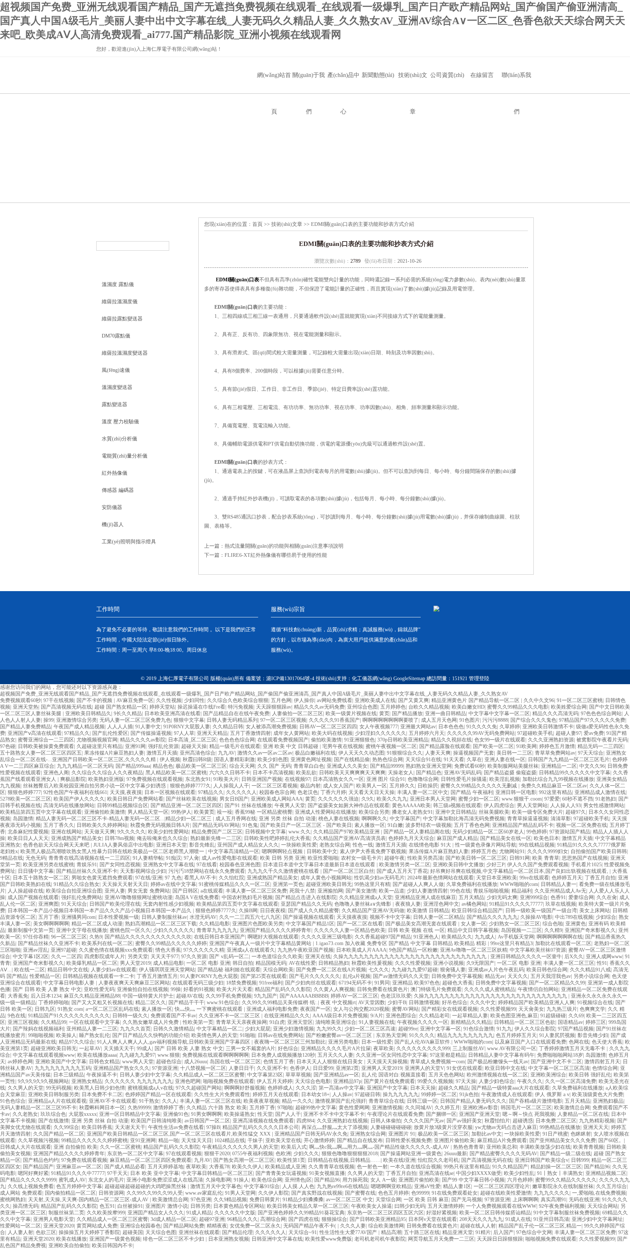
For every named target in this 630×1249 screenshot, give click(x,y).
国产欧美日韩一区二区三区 (476, 858)
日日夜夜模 (272, 910)
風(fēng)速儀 (116, 370)
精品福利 (522, 891)
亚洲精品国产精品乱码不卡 (522, 825)
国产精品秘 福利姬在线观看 (229, 969)
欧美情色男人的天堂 (214, 1035)
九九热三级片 (562, 1009)
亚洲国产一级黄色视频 (114, 1239)
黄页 (384, 713)
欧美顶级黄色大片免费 (597, 1094)
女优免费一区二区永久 (255, 1226)
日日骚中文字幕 (36, 871)
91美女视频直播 (327, 1173)
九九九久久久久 (551, 1193)
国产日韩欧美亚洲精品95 (378, 1219)
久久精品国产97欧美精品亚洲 (347, 831)
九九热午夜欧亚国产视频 (305, 950)
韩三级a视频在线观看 (457, 805)
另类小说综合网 (591, 976)
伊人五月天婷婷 (274, 1081)
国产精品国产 (38, 1166)
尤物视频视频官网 (97, 740)
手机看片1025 (586, 864)
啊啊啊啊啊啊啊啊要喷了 (390, 720)
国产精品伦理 (237, 1232)
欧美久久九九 (392, 799)
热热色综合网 (387, 759)
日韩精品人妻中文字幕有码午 (501, 1055)
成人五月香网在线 (235, 818)
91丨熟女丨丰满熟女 (560, 1173)
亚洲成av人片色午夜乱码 (496, 969)
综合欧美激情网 (386, 1226)
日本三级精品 (68, 1075)
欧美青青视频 (588, 1147)
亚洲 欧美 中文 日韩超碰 (291, 746)
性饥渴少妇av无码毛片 (379, 877)
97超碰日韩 (367, 1094)
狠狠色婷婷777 (24, 792)
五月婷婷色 (393, 707)
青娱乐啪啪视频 (491, 891)
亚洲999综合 (534, 897)
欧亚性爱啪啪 (323, 858)
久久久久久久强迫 (338, 799)
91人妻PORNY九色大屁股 (209, 976)
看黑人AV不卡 (200, 877)
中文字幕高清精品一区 (233, 851)
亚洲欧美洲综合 (548, 1075)
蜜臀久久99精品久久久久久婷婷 (171, 943)
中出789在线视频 (574, 917)
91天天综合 (74, 904)
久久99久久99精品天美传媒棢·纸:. (280, 1002)
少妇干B (397, 1002)
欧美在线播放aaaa (97, 1055)
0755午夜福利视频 (252, 1153)
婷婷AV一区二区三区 (354, 996)
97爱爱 (552, 799)
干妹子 (255, 1140)
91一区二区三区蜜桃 (580, 700)
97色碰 (7, 746)
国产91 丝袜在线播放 (248, 805)
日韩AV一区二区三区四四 (328, 726)
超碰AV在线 (189, 996)
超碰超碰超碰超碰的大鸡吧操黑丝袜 (146, 1186)
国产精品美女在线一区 (505, 838)
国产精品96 (597, 1166)
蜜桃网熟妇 (13, 1199)
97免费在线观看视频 (84, 1160)
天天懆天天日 (196, 1140)
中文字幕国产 (405, 818)
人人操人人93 (565, 805)
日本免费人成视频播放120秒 (283, 1055)
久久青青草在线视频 (331, 1166)
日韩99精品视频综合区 (122, 805)
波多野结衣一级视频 (428, 825)
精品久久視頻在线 (451, 740)
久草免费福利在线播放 (471, 884)
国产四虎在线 (303, 1219)
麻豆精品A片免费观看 (502, 1140)
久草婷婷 (509, 726)
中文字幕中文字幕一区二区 (499, 713)
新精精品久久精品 (471, 1022)
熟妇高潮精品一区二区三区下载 (161, 923)
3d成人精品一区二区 (174, 1219)
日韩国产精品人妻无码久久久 (473, 1101)
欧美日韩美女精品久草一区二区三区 (308, 1206)
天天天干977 (165, 956)
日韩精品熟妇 (333, 963)
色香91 (558, 897)
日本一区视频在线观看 (169, 792)
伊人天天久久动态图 (361, 753)
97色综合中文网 (534, 1232)
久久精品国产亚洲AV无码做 (373, 910)
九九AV (226, 753)
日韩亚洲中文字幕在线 (277, 1239)
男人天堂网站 (532, 805)
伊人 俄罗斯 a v (552, 1094)
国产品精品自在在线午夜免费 (236, 713)
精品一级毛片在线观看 (234, 746)
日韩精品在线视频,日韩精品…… (344, 1160)
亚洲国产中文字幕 (387, 1088)
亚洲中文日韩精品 (455, 812)
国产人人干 (288, 1114)
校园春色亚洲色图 (239, 864)
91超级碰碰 (553, 1015)
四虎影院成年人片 (104, 956)
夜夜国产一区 (315, 1009)
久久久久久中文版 (234, 1212)
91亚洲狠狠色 (359, 740)
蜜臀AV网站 (405, 1009)
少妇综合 (606, 917)
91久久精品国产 (510, 1166)
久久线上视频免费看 (31, 1186)
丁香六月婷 (333, 792)
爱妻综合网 (581, 897)
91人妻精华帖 (148, 858)
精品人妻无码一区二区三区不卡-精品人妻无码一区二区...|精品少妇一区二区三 (124, 818)
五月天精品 (471, 897)
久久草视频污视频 (38, 1140)
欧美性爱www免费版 (328, 1239)
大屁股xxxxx (83, 1114)
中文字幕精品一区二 (219, 1029)
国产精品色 (429, 772)
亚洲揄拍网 (330, 891)
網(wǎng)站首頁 (274, 82)
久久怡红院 (231, 877)
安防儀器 (112, 507)
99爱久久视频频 (435, 1081)
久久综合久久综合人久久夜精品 (107, 772)
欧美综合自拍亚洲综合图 (74, 891)
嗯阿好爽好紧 (33, 1173)
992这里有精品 (555, 792)
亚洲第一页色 (288, 884)
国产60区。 (611, 1140)
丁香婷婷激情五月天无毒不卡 (573, 1048)
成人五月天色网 (439, 720)
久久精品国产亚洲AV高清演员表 (349, 838)
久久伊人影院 (273, 1193)
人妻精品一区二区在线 (582, 1114)
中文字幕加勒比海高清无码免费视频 (464, 818)
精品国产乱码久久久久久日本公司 (260, 1127)
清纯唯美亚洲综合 (335, 1022)
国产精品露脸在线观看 (444, 746)
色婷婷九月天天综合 (411, 838)
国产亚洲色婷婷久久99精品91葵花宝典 (301, 1212)
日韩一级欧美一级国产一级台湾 (541, 910)
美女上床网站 (594, 910)
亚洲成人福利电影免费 (272, 1009)
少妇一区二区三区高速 (370, 1029)
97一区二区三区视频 (283, 720)
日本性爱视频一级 (118, 917)
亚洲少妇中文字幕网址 (597, 1219)
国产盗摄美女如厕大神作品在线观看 (348, 805)
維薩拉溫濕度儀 (119, 301)
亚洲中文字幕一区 (440, 1029)
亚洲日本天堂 (171, 845)
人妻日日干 (241, 1068)
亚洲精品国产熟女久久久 (121, 1068)
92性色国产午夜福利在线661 (75, 792)
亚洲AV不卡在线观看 (112, 1101)
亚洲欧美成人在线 (375, 700)
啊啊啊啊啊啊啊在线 (560, 937)
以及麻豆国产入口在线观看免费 (530, 1042)
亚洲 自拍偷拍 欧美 (75, 1147)
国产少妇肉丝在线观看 (310, 983)
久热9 (95, 937)
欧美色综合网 (267, 1180)
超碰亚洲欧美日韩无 (329, 884)
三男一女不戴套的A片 (250, 1048)
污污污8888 (495, 720)
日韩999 (580, 1160)
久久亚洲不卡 (272, 1068)
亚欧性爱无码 (99, 989)
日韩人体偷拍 (385, 1120)
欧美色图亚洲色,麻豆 (514, 1015)
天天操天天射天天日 (125, 884)
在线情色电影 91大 (430, 845)
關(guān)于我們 (308, 82)
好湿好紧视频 (441, 1212)
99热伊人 (181, 812)
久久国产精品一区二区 (58, 1134)
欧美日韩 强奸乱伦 (590, 1075)
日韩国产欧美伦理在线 (114, 904)
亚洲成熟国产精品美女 (76, 838)
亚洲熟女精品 (86, 1081)
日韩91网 (519, 858)
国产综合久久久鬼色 (533, 720)
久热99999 (139, 1107)
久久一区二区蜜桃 (120, 1147)
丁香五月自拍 (600, 877)
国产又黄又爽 (413, 700)
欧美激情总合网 (572, 1107)
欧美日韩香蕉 (97, 1127)
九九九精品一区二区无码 (85, 766)
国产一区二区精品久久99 (557, 983)
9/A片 (376, 1015)
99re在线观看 (534, 877)
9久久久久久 (131, 831)
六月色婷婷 (520, 1180)
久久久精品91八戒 (590, 969)
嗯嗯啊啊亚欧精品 (391, 1186)
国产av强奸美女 (464, 1120)
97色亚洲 (201, 1199)
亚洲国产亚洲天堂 (479, 1114)
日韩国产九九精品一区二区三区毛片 (569, 759)
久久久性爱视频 (413, 963)
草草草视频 (298, 1075)
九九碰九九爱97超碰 (415, 969)
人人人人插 (120, 726)
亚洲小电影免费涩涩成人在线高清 (165, 1180)
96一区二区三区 (69, 937)
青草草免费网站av (555, 753)
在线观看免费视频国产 (282, 740)
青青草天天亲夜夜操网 (241, 1022)
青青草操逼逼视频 (527, 818)
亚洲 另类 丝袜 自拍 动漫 (287, 818)
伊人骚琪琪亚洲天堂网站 (167, 969)
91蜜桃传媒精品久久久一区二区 (234, 884)
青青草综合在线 (386, 1101)
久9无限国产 (480, 963)
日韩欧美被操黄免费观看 (46, 746)
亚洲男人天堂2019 (381, 1068)
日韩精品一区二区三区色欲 (524, 1022)
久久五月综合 (611, 1186)
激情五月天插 (162, 753)
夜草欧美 (383, 1048)
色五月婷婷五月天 (516, 1035)
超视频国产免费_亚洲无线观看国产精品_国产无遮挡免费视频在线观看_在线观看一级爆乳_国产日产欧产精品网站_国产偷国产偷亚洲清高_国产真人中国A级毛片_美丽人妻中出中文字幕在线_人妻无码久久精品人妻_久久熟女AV (254, 694)
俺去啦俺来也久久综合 (162, 838)
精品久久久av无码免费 (319, 707)
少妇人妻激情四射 (427, 891)
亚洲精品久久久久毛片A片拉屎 (336, 1048)
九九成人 (485, 937)
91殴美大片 (226, 779)
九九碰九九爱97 (137, 1055)
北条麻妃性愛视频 (28, 831)
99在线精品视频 (537, 845)
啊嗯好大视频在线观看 (273, 937)
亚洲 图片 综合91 (385, 779)
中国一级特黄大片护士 (148, 996)
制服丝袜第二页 (66, 1212)
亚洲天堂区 (300, 1022)
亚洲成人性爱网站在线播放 (325, 812)
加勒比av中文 (486, 1134)
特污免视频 (240, 707)
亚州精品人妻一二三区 (91, 1029)
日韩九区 (45, 1009)
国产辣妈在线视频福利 (38, 1029)
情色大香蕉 (168, 950)
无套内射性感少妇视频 (168, 904)
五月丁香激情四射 (250, 733)
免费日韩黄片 (264, 1199)
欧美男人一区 (371, 786)
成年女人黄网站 (291, 733)
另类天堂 (138, 956)
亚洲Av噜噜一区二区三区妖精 (473, 950)
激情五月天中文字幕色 (215, 1186)
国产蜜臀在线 (360, 1193)
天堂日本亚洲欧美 (496, 877)
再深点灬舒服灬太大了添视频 (335, 1127)
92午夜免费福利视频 (562, 1206)
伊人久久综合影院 (534, 1029)
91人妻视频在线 (376, 1022)
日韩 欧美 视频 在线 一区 (416, 930)
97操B (213, 1127)
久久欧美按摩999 (106, 1212)
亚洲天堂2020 (58, 1226)
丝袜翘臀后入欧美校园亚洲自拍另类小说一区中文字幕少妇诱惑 (95, 786)
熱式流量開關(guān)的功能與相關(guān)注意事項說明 (284, 546)
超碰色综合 (169, 1061)
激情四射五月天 (602, 1061)
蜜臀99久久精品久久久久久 (565, 1180)
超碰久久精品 (453, 1088)
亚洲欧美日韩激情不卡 (547, 726)
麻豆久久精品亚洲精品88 (92, 996)
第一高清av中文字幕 (341, 1088)
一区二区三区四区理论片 (502, 1186)
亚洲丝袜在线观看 (199, 1232)
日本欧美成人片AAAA (361, 950)
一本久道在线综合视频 (415, 1166)
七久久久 (379, 969)
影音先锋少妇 (593, 1035)
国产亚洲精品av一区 (336, 1075)
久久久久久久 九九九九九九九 (138, 1081)
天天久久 (518, 976)
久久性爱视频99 (498, 1009)
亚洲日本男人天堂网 (433, 799)
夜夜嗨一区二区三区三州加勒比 (290, 1042)
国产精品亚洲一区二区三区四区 (186, 805)
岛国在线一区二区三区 (235, 1061)
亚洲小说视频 (448, 963)
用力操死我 (355, 1180)
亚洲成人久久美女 (347, 766)
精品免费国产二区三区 (216, 831)
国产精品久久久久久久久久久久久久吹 (148, 937)
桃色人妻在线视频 (338, 818)
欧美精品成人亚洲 (285, 1166)
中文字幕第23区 (265, 1075)
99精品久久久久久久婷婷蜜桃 (94, 1140)
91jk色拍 (469, 1094)
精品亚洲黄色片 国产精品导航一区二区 (476, 700)
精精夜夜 (217, 1226)
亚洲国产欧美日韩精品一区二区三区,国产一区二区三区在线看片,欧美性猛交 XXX (179, 1134)
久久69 (576, 1015)
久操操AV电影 (536, 917)
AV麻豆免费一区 (134, 700)
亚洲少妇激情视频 (293, 1029)
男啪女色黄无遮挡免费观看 (102, 877)
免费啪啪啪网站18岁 (560, 1055)
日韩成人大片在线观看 (25, 1147)
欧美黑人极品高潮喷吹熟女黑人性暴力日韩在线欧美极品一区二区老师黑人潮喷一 (113, 851)
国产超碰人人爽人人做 (418, 884)
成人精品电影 (168, 963)
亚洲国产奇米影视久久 (590, 930)
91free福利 (271, 983)
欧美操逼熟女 (239, 1114)
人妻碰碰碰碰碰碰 (390, 1127)
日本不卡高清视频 (273, 772)
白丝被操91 (130, 1206)
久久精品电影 (214, 923)
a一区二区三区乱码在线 (112, 1009)
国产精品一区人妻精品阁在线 (417, 831)
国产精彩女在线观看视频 (449, 1009)
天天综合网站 (602, 1206)
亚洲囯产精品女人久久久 (156, 1212)
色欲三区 (46, 1232)
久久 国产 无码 (274, 766)
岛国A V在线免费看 (197, 897)
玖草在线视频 (560, 904)
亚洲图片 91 (401, 1134)
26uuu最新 (455, 1153)
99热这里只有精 (372, 884)
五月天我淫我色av (550, 976)
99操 (176, 989)
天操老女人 (400, 772)
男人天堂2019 (135, 963)
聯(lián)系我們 (516, 82)
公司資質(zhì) (447, 75)
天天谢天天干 (130, 1127)
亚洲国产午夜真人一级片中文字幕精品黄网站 (261, 943)
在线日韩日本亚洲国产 (219, 937)
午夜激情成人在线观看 (506, 1094)
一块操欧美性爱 (299, 845)
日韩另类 (200, 1206)
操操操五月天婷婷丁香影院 (89, 1232)
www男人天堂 (137, 1061)
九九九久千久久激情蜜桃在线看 (284, 871)
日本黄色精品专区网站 (238, 1206)
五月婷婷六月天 (426, 733)
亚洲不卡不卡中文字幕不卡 (334, 1114)
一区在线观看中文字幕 (94, 1022)
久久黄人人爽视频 (334, 989)
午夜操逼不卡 (101, 1075)
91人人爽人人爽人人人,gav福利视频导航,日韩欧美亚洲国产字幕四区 (174, 1042)
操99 (48, 720)
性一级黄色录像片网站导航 (485, 845)
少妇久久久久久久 (173, 930)
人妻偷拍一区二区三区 (297, 713)
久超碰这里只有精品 (99, 746)
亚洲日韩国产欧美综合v (541, 1160)
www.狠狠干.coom (522, 799)
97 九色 (173, 877)
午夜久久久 (529, 1081)
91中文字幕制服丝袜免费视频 (566, 1212)
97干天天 (117, 1173)
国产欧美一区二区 (493, 746)
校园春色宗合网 (277, 792)
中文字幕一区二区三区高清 (559, 1068)
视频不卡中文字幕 (390, 917)
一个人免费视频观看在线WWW (501, 1206)
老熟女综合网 (334, 845)
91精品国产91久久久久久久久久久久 (69, 1015)
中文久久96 (592, 766)
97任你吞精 (35, 937)
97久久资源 (194, 956)
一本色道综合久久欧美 (277, 956)
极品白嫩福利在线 (315, 753)
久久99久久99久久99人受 (155, 1193)
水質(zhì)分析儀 (119, 439)
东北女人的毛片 (106, 1180)
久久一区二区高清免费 (570, 1081)
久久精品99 (53, 1022)
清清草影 (561, 818)
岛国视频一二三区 (521, 930)
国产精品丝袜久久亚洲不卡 (86, 871)
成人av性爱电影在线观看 (229, 858)
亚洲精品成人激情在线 (600, 792)
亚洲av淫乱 (35, 950)
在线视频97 (297, 779)
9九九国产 (265, 996)
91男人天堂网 (240, 1193)
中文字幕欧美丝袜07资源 (538, 950)
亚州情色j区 (298, 1180)
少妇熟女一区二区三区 (514, 923)
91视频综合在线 (595, 1002)
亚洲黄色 (575, 923)
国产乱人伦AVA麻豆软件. (422, 1042)
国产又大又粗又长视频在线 (102, 1002)
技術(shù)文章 (412, 82)
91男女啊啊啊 (206, 1114)
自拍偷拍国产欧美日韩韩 (599, 851)
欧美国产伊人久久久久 (79, 799)
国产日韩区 (185, 891)
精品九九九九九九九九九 (465, 1035)
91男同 (382, 983)
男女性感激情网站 (603, 805)
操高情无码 (25, 1206)
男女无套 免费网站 (149, 891)
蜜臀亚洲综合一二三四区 (46, 740)
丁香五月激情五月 (157, 976)
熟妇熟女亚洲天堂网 (429, 766)
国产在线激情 (53, 1120)
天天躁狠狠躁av (273, 707)
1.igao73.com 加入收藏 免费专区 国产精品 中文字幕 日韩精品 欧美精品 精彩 (401, 943)
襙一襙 (224, 812)
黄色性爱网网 (354, 1107)
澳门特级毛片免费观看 (436, 989)
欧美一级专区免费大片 (537, 812)
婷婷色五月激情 (557, 746)
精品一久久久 (297, 1101)
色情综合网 (605, 1068)
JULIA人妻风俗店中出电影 (123, 845)
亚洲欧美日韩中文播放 (458, 864)
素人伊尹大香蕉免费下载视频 (373, 851)
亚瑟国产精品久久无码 (306, 904)
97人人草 (184, 733)
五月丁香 (48, 917)
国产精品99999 (386, 766)
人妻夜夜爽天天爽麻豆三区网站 (134, 983)
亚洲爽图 (48, 904)
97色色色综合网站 (601, 713)
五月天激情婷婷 (445, 1206)
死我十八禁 (302, 891)
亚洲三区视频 (23, 1022)
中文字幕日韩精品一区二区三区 (217, 1173)
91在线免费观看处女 (455, 1193)
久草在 (474, 759)
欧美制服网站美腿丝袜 (512, 766)
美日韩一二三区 (514, 753)
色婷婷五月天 (567, 877)
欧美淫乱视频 (504, 779)
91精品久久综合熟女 (77, 884)
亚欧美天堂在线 (283, 1140)
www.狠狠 (169, 1055)
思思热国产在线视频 (585, 858)
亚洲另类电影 (343, 1042)
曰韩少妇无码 (409, 1206)
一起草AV (90, 1048)
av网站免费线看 (334, 700)
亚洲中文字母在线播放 (81, 930)
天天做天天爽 (99, 831)
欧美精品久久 (457, 937)
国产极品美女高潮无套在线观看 (421, 923)
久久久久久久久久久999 (423, 1048)
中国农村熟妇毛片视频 (247, 897)
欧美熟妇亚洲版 (106, 779)
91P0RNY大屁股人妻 (186, 726)
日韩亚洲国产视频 (261, 779)
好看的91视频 (198, 989)
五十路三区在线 (422, 1232)
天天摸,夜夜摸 (126, 792)
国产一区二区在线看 (360, 923)
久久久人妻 (353, 1226)
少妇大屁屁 (258, 1029)
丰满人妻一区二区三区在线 (210, 1101)
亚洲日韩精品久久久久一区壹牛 (526, 956)
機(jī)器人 (113, 524)
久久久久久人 (241, 792)
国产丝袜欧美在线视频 (191, 799)
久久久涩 (306, 1088)
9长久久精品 (128, 713)
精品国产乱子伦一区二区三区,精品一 (540, 1226)
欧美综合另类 (374, 812)
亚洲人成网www (604, 956)
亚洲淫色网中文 (441, 904)
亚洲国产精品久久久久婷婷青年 (275, 930)
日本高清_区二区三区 (192, 740)
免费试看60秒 (469, 766)
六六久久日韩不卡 (229, 772)
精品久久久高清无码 (555, 713)
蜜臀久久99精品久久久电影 (517, 707)
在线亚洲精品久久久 (287, 1015)
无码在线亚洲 (584, 1199)
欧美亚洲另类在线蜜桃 (48, 864)
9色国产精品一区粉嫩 (413, 950)
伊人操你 (304, 700)
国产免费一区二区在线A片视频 (331, 969)
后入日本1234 (46, 996)
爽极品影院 (73, 779)
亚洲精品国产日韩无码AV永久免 (311, 1134)
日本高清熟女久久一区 (338, 779)
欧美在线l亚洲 (399, 1160)
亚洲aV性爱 (427, 1186)
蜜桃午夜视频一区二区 (391, 746)
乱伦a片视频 (356, 976)
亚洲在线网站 (66, 831)
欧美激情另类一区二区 (404, 864)
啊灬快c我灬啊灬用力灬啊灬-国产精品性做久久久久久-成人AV (380, 1147)
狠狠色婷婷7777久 (190, 786)
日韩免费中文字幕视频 (456, 976)
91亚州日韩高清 (551, 1219)
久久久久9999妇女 (547, 851)
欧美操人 (66, 1035)
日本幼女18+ (315, 1094)
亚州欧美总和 (501, 1147)
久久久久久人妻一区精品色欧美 (349, 930)
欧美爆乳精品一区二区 (91, 963)
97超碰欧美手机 (535, 733)
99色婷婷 (536, 831)
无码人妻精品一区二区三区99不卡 (38, 1107)
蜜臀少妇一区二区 (478, 799)
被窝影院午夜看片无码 (601, 740)
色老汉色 (308, 792)
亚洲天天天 (595, 1127)
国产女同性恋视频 (120, 864)
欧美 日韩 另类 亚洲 (282, 858)
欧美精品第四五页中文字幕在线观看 (41, 812)
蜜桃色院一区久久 (130, 930)
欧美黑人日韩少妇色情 (99, 1088)
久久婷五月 (447, 1107)
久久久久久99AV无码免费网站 (481, 733)
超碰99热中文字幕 (315, 1107)
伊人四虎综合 (499, 805)
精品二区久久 (150, 1002)
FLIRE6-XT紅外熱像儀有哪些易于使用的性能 (276, 555)
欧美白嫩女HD (468, 707)
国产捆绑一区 (441, 1114)
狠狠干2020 (217, 1153)
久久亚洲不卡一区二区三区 (230, 1015)
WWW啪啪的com (519, 884)
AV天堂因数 (371, 1002)
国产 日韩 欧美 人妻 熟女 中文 (47, 989)
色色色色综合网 (237, 740)
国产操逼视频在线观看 (308, 917)
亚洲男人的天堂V (424, 1068)
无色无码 (36, 858)
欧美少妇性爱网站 (168, 831)
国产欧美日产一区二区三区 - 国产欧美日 (306, 825)
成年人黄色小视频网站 (325, 877)
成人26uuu (195, 1061)
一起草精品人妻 (470, 1015)
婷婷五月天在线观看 (276, 1094)
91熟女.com (70, 1009)
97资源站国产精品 (569, 831)
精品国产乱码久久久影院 (283, 989)
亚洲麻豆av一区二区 (79, 1166)
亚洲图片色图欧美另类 (257, 923)
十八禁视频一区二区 (203, 1068)
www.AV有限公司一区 (511, 1048)
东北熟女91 (198, 779)
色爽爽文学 (592, 1009)
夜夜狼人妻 (408, 904)
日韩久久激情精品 (173, 1029)
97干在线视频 (58, 700)
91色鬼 (250, 825)
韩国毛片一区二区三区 (526, 1107)
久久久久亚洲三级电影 (326, 937)
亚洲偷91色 (175, 1114)
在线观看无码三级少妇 (197, 983)
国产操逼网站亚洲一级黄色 (411, 1153)
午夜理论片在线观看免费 (395, 1114)
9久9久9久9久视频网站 (43, 1081)
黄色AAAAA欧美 (411, 805)
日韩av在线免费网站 (280, 1035)
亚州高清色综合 (197, 753)
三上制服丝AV (468, 1048)
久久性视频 (169, 700)
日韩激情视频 (424, 1002)
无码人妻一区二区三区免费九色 (135, 720)
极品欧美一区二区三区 (201, 766)
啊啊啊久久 (374, 818)
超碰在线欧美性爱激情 (505, 1193)
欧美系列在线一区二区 (107, 943)
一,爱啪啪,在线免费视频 (599, 1193)
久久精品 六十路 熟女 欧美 (216, 1107)
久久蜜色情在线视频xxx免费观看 (116, 950)
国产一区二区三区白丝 (348, 871)
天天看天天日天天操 (371, 792)
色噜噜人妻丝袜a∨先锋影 (363, 904)
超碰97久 (575, 812)
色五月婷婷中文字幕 (79, 1186)
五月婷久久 (402, 786)
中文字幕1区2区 (30, 956)
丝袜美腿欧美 (494, 812)
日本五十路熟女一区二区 (41, 877)
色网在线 (579, 1042)
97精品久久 (77, 733)
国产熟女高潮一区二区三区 (244, 1160)
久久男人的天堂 (25, 1088)
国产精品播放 (407, 713)
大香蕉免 (18, 996)
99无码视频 (58, 1088)
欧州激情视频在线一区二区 (497, 1075)
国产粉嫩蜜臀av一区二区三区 (339, 1035)
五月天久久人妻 (335, 1055)
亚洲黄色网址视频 (311, 759)
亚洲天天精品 (212, 733)
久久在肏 (606, 897)
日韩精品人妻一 (558, 884)
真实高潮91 (553, 1199)
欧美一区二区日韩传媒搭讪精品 (495, 1212)
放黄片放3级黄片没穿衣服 (443, 1127)
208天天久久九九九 (481, 1219)
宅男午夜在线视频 (342, 746)
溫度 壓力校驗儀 (120, 421)
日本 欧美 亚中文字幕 (154, 1173)
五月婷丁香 (262, 1107)
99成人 (144, 1048)
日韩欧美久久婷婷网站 (102, 825)
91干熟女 (149, 1101)
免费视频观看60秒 (20, 700)
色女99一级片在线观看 (499, 740)
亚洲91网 (135, 746)
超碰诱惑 (523, 1120)
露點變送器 (114, 404)
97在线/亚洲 (148, 877)
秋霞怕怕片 (497, 1120)
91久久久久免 (481, 726)
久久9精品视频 (230, 1199)
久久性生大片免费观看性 (222, 1094)
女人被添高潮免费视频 (271, 726)
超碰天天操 (194, 746)
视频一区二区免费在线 (581, 825)
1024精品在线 (229, 1140)
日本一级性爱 (376, 1042)
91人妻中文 (148, 726)
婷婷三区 (596, 1022)
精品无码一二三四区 (600, 746)
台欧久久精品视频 (428, 707)
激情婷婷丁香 (168, 1107)
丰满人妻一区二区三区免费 (256, 891)
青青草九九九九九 (217, 930)
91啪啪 (247, 1035)
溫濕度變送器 (117, 387)
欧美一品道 (391, 891)
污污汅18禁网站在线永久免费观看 (206, 871)
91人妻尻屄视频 (557, 1035)
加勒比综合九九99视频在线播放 (558, 779)
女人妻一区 (473, 923)
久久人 (169, 1101)
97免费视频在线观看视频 (155, 779)
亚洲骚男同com (78, 917)
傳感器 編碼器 (118, 490)
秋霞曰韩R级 (197, 759)
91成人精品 (199, 1212)
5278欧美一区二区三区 (25, 799)
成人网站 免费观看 (21, 1193)
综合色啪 (552, 923)
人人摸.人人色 (298, 1186)
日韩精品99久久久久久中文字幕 (574, 772)
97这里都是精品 (448, 1055)
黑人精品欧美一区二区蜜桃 (176, 772)
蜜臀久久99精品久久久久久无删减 (479, 786)
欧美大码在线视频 (332, 733)
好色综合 (288, 1048)
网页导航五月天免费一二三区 (441, 1239)
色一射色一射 (372, 1166)
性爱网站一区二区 (20, 1226)
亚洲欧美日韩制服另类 (53, 1094)
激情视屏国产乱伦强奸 (340, 1101)
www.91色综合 (223, 1002)
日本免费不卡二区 (102, 1094)
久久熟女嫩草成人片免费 (151, 1022)
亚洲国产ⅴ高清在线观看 (35, 733)
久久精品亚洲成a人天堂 (365, 897)
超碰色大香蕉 (457, 983)
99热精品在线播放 (560, 1127)
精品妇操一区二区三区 (556, 1166)
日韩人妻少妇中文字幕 (145, 1075)
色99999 (420, 1193)
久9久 (367, 799)
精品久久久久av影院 (143, 740)
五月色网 (281, 700)
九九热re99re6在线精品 (342, 1186)
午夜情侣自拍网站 (538, 989)
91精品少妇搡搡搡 (303, 1199)
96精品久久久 (242, 1219)
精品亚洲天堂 (457, 1232)
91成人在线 (518, 1219)
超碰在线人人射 (478, 1226)
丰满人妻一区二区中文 (422, 792)
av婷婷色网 (20, 1061)
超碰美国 (132, 1232)
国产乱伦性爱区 (110, 733)
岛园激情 (23, 818)
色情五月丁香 (278, 1061)
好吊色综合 (454, 1002)
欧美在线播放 (71, 1239)
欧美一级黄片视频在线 (351, 713)
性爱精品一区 (45, 976)
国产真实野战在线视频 (316, 1193)
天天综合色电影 (313, 1081)
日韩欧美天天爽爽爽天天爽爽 (352, 772)
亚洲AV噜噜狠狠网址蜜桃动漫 (138, 897)
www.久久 (299, 831)
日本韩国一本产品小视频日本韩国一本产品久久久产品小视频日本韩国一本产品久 (100, 910)
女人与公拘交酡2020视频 (361, 1009)
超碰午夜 (394, 858)
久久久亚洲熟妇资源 (551, 740)
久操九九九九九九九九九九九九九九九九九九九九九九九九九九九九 (410, 956)
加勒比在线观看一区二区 (563, 943)
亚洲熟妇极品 (608, 1101)
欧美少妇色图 (272, 759)
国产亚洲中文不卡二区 (556, 1061)
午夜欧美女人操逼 (371, 1206)
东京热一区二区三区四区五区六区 (385, 1212)
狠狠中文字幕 (189, 720)
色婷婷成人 (280, 1088)
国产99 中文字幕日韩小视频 (473, 1180)
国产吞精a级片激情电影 (535, 1101)
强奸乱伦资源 (163, 746)
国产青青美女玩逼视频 (281, 1173)
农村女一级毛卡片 (361, 858)
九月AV (202, 1160)
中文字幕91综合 (262, 1186)
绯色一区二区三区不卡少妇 (174, 1239)
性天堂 (265, 1114)
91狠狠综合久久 (405, 753)
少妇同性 (194, 700)
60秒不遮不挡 (577, 799)
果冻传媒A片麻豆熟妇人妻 (114, 753)
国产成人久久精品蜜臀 (313, 910)
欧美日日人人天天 (28, 838)
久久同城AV (418, 1107)
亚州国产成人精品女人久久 (248, 845)
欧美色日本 (546, 838)
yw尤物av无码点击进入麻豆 (506, 1127)
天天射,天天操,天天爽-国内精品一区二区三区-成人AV (89, 1199)
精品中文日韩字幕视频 (472, 930)
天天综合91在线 (423, 759)
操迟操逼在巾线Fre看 (201, 707)
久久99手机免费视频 (229, 996)
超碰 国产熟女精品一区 (120, 707)
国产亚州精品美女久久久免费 (562, 1140)
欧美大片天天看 (234, 989)
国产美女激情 (361, 891)
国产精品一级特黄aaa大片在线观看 (510, 1088)
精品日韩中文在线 (67, 969)
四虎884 (305, 1120)
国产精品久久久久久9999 (28, 1180)
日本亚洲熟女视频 (228, 1239)
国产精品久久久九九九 (492, 917)
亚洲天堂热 (25, 707)
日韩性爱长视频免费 (408, 1140)
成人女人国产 (338, 786)
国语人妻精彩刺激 (234, 759)
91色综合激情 (478, 1029)
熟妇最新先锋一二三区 (215, 838)
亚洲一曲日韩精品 (445, 713)
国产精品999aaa (133, 766)
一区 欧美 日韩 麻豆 (426, 1199)
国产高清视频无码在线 (66, 707)
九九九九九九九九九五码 (63, 1068)
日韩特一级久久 (130, 1015)
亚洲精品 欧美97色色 (416, 983)
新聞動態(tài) (378, 75)
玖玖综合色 (53, 1114)
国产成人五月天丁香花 (402, 871)
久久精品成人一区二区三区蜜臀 (209, 1075)
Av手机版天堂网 (516, 937)
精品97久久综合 (76, 1042)
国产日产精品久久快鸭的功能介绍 (150, 1035)
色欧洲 (283, 1153)
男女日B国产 (233, 799)
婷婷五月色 (484, 851)
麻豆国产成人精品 (457, 838)
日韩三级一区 (422, 1101)
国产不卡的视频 (95, 700)
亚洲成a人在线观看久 (251, 950)
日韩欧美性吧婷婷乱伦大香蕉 (277, 838)
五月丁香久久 (58, 825)
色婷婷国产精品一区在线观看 (158, 1094)
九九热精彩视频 (597, 1120)
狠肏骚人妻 (453, 969)
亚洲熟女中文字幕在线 (168, 864)
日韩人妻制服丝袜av (164, 917)
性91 (602, 963)
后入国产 (503, 1232)
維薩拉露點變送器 (122, 318)
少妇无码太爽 (502, 897)
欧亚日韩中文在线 (505, 1068)
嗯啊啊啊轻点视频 (283, 851)
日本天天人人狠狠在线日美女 (330, 1061)
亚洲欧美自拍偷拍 (68, 1245)
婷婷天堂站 (162, 707)
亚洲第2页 (347, 1068)
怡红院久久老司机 (438, 1160)
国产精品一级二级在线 (565, 1153)
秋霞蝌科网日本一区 (102, 1107)
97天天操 (466, 1081)
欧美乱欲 (306, 772)
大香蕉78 (219, 1166)
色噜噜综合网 (423, 779)
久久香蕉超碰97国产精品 (383, 937)
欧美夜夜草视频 (261, 1101)
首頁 (257, 224)
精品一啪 (168, 1140)
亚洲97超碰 (63, 950)
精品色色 (163, 766)
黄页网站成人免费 (97, 1226)
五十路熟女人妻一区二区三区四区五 (41, 753)
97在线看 (207, 864)
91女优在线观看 (464, 1068)
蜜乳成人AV (72, 1180)
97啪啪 (285, 1107)
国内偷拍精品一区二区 (70, 1193)
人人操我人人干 (231, 786)
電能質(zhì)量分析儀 (124, 456)
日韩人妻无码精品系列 (232, 720)
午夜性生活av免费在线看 (176, 1127)
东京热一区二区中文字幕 (135, 1153)
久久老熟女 (25, 1114)
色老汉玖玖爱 (396, 996)
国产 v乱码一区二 (229, 956)
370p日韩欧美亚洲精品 (402, 740)
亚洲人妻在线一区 (505, 759)
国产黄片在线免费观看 (389, 1081)
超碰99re (407, 1029)
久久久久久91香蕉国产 (334, 720)
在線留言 (482, 75)
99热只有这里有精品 (467, 1166)
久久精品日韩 (228, 726)
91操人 (241, 1180)
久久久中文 (482, 1002)
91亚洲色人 (426, 937)
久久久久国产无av (424, 1120)
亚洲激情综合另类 (76, 720)
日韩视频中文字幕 (265, 831)
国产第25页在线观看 (264, 976)
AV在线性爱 (302, 963)
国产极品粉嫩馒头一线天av (497, 1061)
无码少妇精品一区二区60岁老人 (488, 831)
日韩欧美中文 (322, 851)
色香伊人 (300, 1068)
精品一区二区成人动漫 (96, 923)
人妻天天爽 (438, 753)
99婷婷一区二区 (439, 1094)
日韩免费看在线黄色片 (382, 989)
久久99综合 (66, 1127)
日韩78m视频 (119, 838)
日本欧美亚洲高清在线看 (172, 713)
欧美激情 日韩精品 (428, 910)
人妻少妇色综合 (496, 1081)
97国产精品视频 (576, 1029)
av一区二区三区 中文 (349, 1199)
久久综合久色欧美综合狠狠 (237, 700)
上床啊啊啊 (525, 1199)
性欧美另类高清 (425, 858)
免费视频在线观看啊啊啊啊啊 (215, 1055)
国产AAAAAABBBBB (304, 996)
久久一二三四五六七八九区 (249, 917)
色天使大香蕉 (607, 1042)
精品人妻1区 (457, 1186)
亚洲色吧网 (188, 1081)
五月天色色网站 (446, 1075)
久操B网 (248, 910)
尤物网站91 (512, 851)
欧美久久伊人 (247, 1166)
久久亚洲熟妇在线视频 (342, 1120)
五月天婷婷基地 (165, 1166)
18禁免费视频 (241, 983)
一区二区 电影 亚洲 (208, 963)
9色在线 (17, 1015)
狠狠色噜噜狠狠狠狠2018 (350, 1153)
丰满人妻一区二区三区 (568, 963)
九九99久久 (329, 1029)
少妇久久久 (306, 1153)
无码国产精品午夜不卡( (310, 1226)
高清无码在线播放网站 (68, 805)
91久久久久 (422, 1035)
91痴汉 (173, 858)
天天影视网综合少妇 (143, 871)
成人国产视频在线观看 (33, 897)
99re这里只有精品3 (511, 943)
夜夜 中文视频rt (338, 1002)
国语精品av (570, 1022)
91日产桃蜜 (555, 1134)
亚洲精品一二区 (559, 766)
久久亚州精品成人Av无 (560, 891)
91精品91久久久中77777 (78, 1173)
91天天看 (454, 759)
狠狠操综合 (334, 1219)
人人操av (342, 1094)
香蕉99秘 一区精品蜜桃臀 (263, 812)
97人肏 (191, 858)
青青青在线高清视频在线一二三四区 (89, 858)
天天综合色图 (160, 1232)
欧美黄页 (204, 812)
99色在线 (460, 891)
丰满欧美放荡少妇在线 (545, 1147)
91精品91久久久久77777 (516, 904)
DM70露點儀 (116, 336)
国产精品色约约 (41, 1160)
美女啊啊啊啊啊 (51, 923)
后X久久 (573, 956)
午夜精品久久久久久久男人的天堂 (240, 1147)
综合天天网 (242, 766)
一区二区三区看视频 (275, 786)
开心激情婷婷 (319, 1140)
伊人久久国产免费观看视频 (537, 864)
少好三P (495, 864)
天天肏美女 (531, 1009)
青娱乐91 (87, 864)
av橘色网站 (474, 904)
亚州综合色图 (362, 707)
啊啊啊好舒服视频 (244, 1088)
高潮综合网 (273, 1219)
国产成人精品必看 (124, 1166)
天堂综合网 (388, 1199)
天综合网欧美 (278, 969)
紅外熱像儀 (114, 473)
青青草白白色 (308, 766)
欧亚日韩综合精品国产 (477, 910)
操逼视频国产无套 (473, 753)
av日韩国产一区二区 (207, 1120)
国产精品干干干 (186, 1002)
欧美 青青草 (545, 858)
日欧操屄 (427, 786)
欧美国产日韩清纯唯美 (156, 1120)
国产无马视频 (466, 1199)
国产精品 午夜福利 (472, 792)
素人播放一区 (369, 825)
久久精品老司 (434, 1015)
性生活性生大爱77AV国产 (348, 1232)
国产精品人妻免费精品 (25, 726)
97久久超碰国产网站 (199, 1088)
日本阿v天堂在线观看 (432, 1219)
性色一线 (363, 845)
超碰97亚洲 (212, 1219)
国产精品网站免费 (183, 1226)
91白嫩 (395, 825)
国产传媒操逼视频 (151, 733)
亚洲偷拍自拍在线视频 (142, 989)
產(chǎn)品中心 (343, 82)
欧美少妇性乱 (519, 1173)
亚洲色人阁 (56, 772)
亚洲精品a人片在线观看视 (57, 1101)
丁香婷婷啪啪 (53, 1002)
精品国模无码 (271, 963)
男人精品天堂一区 (148, 812)
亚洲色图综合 (401, 1015)
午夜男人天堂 (290, 805)
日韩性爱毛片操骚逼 (464, 779)
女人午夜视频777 (378, 726)
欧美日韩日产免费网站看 (135, 799)
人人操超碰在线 (25, 891)
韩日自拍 (243, 963)
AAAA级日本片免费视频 (340, 1015)
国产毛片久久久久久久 (314, 976)
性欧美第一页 (198, 1022)
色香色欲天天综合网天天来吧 (57, 845)
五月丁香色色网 (472, 825)
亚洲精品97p (347, 1081)
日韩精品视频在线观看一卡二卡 (98, 976)
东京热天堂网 (391, 1035)
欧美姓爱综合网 (569, 707)
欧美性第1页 (291, 1160)
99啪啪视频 (41, 1035)
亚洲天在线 (318, 956)
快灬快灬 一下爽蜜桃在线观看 (209, 1009)
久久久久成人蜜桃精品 (489, 989)
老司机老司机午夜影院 (379, 1239)
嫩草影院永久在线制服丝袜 (563, 1186)
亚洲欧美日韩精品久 (88, 713)
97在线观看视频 (184, 1153)
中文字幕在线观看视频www (44, 1055)
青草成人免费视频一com (437, 1061)
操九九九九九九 (401, 1094)
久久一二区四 (66, 956)
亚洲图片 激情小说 (166, 1206)
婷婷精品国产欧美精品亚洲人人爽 (536, 1002)
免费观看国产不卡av (173, 1015)
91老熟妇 (605, 799)
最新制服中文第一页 (31, 930)
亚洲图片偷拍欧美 (454, 1140)
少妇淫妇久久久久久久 (380, 733)
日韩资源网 (111, 1193)
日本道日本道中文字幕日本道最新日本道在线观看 (320, 864)
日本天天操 (423, 1088)
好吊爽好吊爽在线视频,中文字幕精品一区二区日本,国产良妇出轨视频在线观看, (520, 871)
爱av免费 (594, 733)
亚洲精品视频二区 (606, 1173)
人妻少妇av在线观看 (113, 969)
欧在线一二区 (29, 969)
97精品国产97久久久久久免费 (592, 720)
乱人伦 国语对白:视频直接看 (394, 1075)
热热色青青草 (468, 1147)
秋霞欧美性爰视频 (371, 963)
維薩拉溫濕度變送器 (125, 353)
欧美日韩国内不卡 (112, 1245)
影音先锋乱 (202, 845)
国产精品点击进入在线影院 (306, 897)
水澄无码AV (203, 917)
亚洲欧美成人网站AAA (277, 799)
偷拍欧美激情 (326, 740)
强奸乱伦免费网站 (81, 897)
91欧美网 (526, 746)
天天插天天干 (119, 1048)
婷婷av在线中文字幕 (173, 884)
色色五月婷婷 (393, 1193)
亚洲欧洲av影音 (480, 1107)
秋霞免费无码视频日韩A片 (160, 825)
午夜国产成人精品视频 (79, 726)
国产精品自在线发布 (360, 1140)
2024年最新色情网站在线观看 (440, 877)
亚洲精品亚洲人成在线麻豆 (425, 897)
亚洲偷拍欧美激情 (104, 812)
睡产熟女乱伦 (94, 1035)
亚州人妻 (115, 891)
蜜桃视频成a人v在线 (150, 1088)
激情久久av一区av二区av (264, 753)
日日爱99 (323, 1068)
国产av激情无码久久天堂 (401, 976)
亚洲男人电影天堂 (53, 1219)
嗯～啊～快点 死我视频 (528, 1114)
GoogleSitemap (409, 678)
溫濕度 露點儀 (118, 284)
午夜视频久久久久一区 (422, 1022)
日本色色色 (451, 726)
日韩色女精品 (104, 1061)
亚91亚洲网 (143, 1140)
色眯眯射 (581, 1134)
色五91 (107, 1206)
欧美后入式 (294, 1147)
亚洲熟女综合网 (368, 1134)
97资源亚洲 (165, 1068)
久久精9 (553, 930)
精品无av (495, 976)
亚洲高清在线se (436, 1173)
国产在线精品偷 (352, 759)
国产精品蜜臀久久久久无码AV (503, 1153)
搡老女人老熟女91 (412, 812)
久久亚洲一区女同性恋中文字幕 (391, 1055)
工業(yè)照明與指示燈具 (129, 541)
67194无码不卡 (355, 983)
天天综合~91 (302, 1232)
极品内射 (310, 786)
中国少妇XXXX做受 (478, 1173)
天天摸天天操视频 (387, 1061)
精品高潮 (391, 1232)
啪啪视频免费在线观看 (228, 1081)
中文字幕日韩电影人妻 (69, 983)
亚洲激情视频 (387, 1107)
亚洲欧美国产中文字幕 (60, 1061)
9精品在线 (11, 858)
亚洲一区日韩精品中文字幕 (129, 1114)
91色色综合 (13, 1101)
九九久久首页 (135, 1029)
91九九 (504, 1029)
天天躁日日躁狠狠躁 (500, 1239)
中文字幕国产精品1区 (310, 923)
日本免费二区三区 (556, 1120)
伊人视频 (170, 759)
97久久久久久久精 (203, 950)
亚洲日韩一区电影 (515, 792)
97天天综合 (590, 753)
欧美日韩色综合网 (546, 969)
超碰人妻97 (568, 733)
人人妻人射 (20, 1232)
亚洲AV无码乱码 (462, 772)
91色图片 (469, 720)
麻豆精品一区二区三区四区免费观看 (150, 1160)
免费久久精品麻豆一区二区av (554, 786)
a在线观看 (212, 891)
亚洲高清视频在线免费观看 (263, 1120)
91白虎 (277, 1022)
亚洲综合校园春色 (140, 1226)
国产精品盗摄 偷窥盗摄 (510, 772)
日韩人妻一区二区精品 (438, 917)
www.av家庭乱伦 (203, 1193)
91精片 (483, 1232)
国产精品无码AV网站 (216, 825)
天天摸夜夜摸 (352, 917)
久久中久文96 (539, 700)
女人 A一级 (383, 1180)
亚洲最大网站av (418, 726)
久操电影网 (218, 1180)
